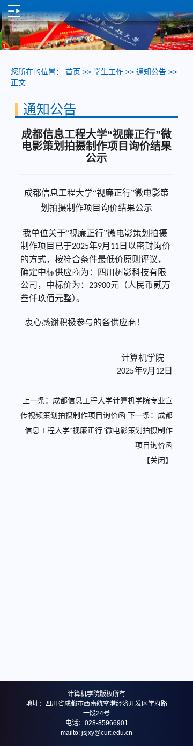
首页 (72, 71)
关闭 (157, 460)
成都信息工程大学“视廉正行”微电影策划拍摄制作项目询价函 (99, 430)
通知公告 (151, 71)
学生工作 (108, 71)
